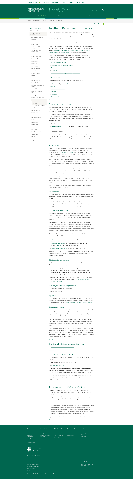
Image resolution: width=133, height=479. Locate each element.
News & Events (71, 15)
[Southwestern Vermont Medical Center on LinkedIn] (89, 465)
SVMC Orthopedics (37, 107)
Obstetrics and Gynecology (37, 97)
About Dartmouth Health (33, 455)
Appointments (57, 433)
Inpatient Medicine (35, 80)
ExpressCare (34, 63)
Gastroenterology (35, 68)
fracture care (66, 50)
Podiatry (33, 120)
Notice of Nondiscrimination (33, 462)
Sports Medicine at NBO (40, 105)
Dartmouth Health (33, 2)
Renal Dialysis (34, 127)
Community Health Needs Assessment (31, 442)
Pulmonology (34, 122)
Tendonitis (54, 94)
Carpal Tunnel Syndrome (58, 89)
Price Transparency (31, 468)
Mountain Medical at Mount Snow (37, 92)
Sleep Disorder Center (36, 131)
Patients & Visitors (58, 15)
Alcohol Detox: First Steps (37, 37)
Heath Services (44, 428)
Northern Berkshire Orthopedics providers (62, 347)
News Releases (70, 435)
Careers (63, 2)
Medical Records (57, 437)
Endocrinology (34, 61)
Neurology (33, 95)
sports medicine (65, 52)
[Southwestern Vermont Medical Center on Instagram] (93, 465)
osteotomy (59, 245)
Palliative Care (34, 112)
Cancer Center (34, 44)
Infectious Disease (35, 78)
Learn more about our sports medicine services (79, 302)
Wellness (69, 433)
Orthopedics (60, 20)
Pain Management (35, 110)
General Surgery (35, 71)
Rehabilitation (34, 124)
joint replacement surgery (77, 50)
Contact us (54, 70)
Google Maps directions (57, 365)
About (35, 15)
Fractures (53, 91)
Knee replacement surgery (58, 243)
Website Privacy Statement (33, 466)
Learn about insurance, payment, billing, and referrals (65, 73)
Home (30, 15)
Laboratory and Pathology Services (37, 86)
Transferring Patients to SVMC (86, 434)
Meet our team (55, 67)
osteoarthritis (65, 84)
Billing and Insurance (58, 435)
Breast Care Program (36, 42)
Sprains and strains (56, 97)
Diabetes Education (36, 56)
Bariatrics (33, 39)
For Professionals (84, 15)
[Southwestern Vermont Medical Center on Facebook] (82, 465)
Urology (33, 136)
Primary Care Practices (36, 31)
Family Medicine (35, 66)
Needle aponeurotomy (57, 126)
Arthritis (53, 84)
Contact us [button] (97, 23)
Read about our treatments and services (62, 65)
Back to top (51, 99)
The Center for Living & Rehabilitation (36, 51)
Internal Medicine (35, 83)
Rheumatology (34, 129)
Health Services (45, 15)
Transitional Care (35, 134)
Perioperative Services (36, 117)
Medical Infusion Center (37, 89)
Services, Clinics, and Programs (49, 20)
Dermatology (34, 54)
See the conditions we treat (58, 62)
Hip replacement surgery (57, 239)
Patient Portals (80, 2)
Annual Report (30, 438)
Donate (71, 2)
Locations (55, 2)
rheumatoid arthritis (67, 152)
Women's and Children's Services (37, 140)
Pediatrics (33, 115)
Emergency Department (37, 59)
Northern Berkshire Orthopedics (37, 103)
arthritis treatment (58, 50)
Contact (29, 433)
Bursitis (53, 86)
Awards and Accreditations (30, 436)
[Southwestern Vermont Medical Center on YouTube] (85, 465)
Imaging (33, 75)
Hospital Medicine (35, 73)
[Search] (102, 10)
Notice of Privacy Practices (33, 464)
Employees (83, 436)
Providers (46, 2)
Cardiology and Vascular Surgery (37, 47)
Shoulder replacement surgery (59, 248)
